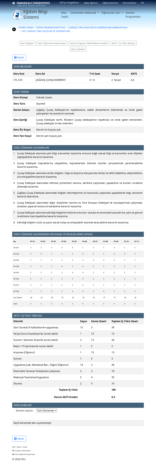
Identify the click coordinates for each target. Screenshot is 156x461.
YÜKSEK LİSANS (25, 27)
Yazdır (20, 57)
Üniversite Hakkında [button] (84, 12)
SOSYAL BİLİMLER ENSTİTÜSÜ (50, 27)
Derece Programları (133, 14)
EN (142, 2)
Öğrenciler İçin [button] (111, 12)
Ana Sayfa (64, 14)
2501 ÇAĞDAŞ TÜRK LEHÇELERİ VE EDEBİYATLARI (45, 31)
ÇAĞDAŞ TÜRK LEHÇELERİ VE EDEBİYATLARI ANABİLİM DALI (98, 27)
